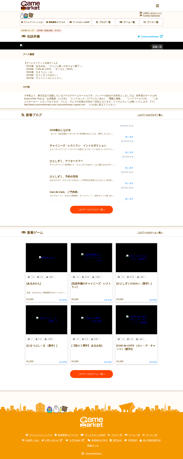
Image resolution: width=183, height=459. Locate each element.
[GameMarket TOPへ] (91, 422)
